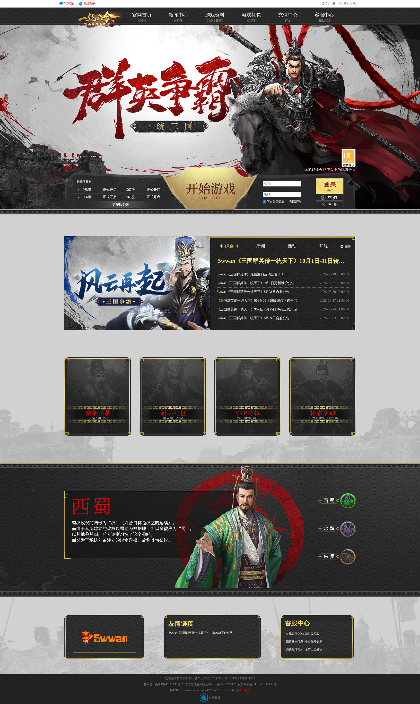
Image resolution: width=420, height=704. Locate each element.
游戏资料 (215, 17)
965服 (143, 197)
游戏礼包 (251, 17)
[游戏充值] (329, 198)
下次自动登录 (275, 201)
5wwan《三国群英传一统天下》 (189, 632)
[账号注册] (329, 204)
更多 (346, 246)
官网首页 (98, 20)
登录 (324, 3)
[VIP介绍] (247, 396)
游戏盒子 (89, 3)
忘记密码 (295, 201)
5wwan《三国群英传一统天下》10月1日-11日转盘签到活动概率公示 (283, 261)
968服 (99, 190)
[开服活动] (322, 396)
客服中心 (324, 17)
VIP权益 (69, 3)
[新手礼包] (172, 396)
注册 (332, 3)
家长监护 (244, 690)
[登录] (329, 186)
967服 (143, 190)
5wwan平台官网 (222, 632)
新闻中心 (178, 17)
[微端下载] (97, 396)
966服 (99, 197)
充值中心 (288, 17)
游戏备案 (214, 697)
